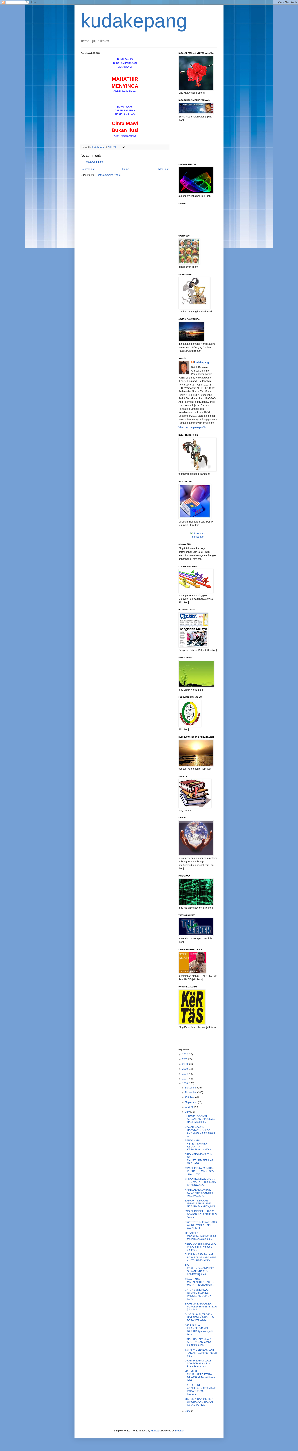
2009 (185, 1069)
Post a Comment (94, 161)
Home (125, 169)
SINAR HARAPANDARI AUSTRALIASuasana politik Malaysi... (198, 1342)
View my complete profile (192, 427)
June (188, 1411)
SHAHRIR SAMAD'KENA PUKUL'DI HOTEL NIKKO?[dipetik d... (201, 1306)
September (191, 1102)
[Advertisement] (194, 142)
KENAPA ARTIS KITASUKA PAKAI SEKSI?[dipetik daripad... (200, 1246)
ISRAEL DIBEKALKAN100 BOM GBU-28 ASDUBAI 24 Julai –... (201, 1214)
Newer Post (87, 169)
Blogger (179, 1430)
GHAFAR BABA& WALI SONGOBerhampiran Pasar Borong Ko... (198, 1363)
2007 (185, 1078)
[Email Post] (123, 147)
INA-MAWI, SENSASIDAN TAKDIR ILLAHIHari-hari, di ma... (201, 1352)
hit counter (198, 536)
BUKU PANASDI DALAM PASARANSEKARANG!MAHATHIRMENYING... (200, 1257)
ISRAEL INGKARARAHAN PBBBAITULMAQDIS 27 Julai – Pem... (199, 1171)
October (189, 1097)
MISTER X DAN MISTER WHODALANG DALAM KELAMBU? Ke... (199, 1402)
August (189, 1107)
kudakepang (134, 21)
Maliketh (155, 1430)
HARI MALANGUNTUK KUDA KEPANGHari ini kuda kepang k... (199, 1192)
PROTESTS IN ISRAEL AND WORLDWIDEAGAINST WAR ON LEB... (201, 1225)
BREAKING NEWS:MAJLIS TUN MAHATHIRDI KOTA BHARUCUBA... (200, 1182)
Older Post (162, 169)
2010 (185, 1064)
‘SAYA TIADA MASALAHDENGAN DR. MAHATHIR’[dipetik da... (200, 1282)
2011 (185, 1059)
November (191, 1092)
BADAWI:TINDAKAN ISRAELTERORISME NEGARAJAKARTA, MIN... (201, 1203)
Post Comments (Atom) (108, 175)
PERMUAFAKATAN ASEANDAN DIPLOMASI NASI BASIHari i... (200, 1119)
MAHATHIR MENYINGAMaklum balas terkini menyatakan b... (200, 1236)
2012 (185, 1054)
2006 (185, 1083)
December (191, 1087)
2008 (185, 1073)
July (187, 1112)
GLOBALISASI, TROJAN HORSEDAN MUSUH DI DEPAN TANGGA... (199, 1317)
